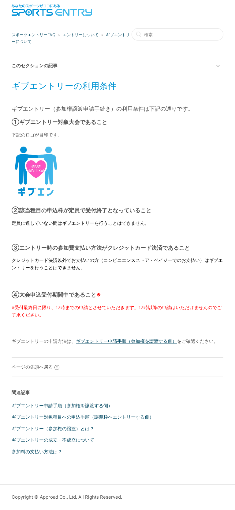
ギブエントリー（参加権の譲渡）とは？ (53, 428)
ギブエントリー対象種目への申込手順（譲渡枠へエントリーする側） (83, 417)
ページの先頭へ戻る (32, 367)
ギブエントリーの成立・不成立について (53, 440)
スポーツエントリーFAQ (33, 34)
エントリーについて (81, 34)
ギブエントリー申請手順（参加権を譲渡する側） (62, 405)
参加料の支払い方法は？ (37, 451)
